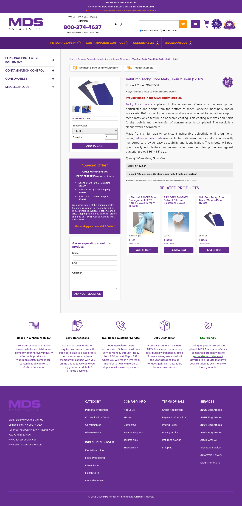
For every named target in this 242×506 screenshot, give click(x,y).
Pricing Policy (169, 425)
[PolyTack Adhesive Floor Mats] (95, 92)
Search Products (150, 30)
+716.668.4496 (22, 435)
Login (120, 24)
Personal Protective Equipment (22, 60)
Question (77, 273)
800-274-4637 (83, 27)
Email (75, 263)
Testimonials (131, 440)
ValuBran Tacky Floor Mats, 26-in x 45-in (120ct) (212, 200)
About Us (129, 410)
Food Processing (95, 458)
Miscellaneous (175, 43)
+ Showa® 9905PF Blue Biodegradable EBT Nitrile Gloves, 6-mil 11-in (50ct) (142, 201)
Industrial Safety (94, 480)
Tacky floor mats (137, 104)
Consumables (143, 43)
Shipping (167, 448)
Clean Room (92, 465)
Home (72, 59)
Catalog (81, 59)
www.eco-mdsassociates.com (25, 444)
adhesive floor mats (149, 138)
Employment (131, 448)
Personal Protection (96, 410)
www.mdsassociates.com (23, 440)
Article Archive (208, 440)
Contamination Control (104, 43)
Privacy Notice (170, 432)
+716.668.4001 (46, 430)
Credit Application (172, 410)
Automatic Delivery (211, 455)
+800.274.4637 (28, 430)
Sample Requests (134, 432)
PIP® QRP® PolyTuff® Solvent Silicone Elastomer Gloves (176, 200)
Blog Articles (211, 410)
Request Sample (143, 68)
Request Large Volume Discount (98, 68)
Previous (122, 223)
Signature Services (211, 448)
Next (237, 223)
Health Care (92, 473)
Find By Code (169, 30)
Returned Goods (171, 440)
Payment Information (174, 417)
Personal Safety (63, 43)
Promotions (210, 463)
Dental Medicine (94, 450)
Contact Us (130, 425)
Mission (128, 417)
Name (75, 253)
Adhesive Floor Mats (120, 59)
